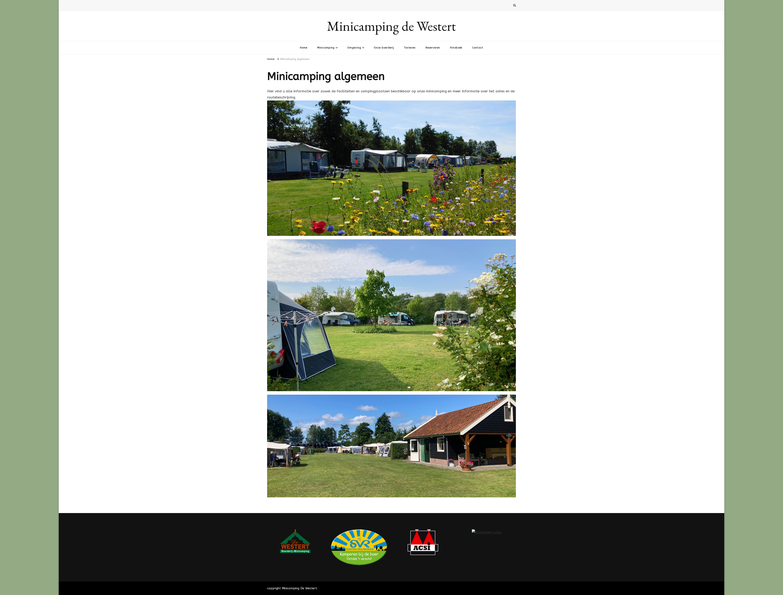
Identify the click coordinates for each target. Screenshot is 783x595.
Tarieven (410, 47)
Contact (477, 47)
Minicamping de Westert (391, 26)
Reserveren (433, 47)
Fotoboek (456, 47)
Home (303, 47)
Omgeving (354, 47)
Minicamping (326, 47)
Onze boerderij (384, 47)
